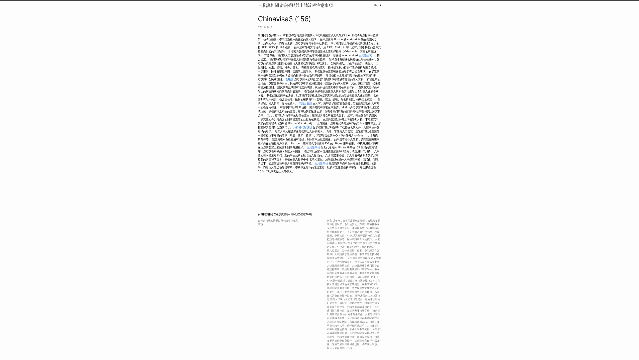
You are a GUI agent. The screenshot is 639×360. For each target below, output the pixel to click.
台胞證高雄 (313, 147)
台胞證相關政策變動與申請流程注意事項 (295, 5)
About (377, 5)
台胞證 (289, 79)
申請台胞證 (305, 103)
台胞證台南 (365, 55)
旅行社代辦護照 (302, 127)
